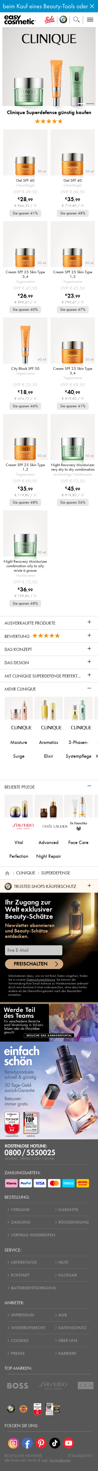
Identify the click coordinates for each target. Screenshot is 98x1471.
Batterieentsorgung (33, 1287)
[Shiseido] (52, 1386)
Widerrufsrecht (28, 1327)
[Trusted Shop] (63, 20)
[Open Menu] (21, 20)
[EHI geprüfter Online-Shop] (23, 1409)
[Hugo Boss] (18, 1385)
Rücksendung (73, 1222)
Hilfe (63, 1262)
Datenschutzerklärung (41, 980)
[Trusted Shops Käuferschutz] (11, 1409)
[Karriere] (49, 1022)
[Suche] (76, 20)
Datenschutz (72, 1327)
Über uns (68, 1340)
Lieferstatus (24, 1262)
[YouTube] (68, 1443)
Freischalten (31, 964)
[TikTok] (55, 1443)
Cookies (20, 1340)
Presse (18, 1353)
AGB (62, 1315)
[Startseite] (7, 873)
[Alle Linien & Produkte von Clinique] (49, 39)
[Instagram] (13, 1443)
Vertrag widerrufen (33, 1235)
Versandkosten (60, 1460)
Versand (20, 1209)
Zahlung (21, 1222)
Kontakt (20, 1275)
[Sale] (49, 20)
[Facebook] (27, 1443)
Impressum (22, 1315)
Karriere (67, 1353)
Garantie (68, 1209)
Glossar (67, 1275)
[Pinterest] (41, 1443)
